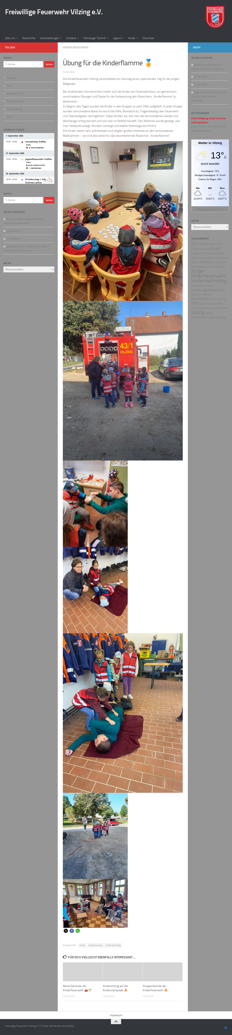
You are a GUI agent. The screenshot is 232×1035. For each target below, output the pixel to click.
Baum (195, 248)
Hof (212, 262)
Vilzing (197, 312)
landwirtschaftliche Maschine (202, 286)
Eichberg (220, 253)
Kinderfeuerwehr (95, 945)
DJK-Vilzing (211, 253)
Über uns (10, 38)
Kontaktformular (15, 93)
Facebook (11, 78)
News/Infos (28, 38)
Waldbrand (209, 313)
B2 (218, 244)
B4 (222, 244)
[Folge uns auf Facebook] (51, 47)
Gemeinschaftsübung (207, 258)
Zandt (216, 317)
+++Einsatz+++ (14, 230)
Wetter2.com (217, 209)
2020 (194, 244)
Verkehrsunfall (220, 308)
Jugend (117, 38)
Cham (204, 253)
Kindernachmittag (113, 945)
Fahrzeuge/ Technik (94, 38)
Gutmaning (222, 257)
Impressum (116, 1015)
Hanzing (205, 262)
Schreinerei (213, 299)
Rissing (207, 294)
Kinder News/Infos (75, 47)
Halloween (195, 262)
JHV (216, 262)
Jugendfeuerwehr (205, 267)
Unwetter (217, 303)
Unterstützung (14, 109)
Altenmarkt (209, 244)
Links (9, 85)
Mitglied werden (15, 101)
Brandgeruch (196, 253)
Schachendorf (200, 299)
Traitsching (204, 303)
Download (148, 38)
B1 (216, 244)
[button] (66, 931)
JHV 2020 (222, 262)
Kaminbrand (219, 266)
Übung (222, 317)
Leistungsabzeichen (208, 290)
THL (195, 303)
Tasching (222, 299)
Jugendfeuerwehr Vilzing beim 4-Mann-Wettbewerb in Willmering (208, 96)
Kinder (131, 38)
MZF (200, 295)
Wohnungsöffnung (201, 317)
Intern (9, 117)
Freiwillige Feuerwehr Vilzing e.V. (54, 12)
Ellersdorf (195, 258)
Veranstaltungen (49, 38)
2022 (202, 243)
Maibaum (194, 295)
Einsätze (71, 38)
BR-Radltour (205, 249)
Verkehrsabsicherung (201, 308)
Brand (216, 248)
